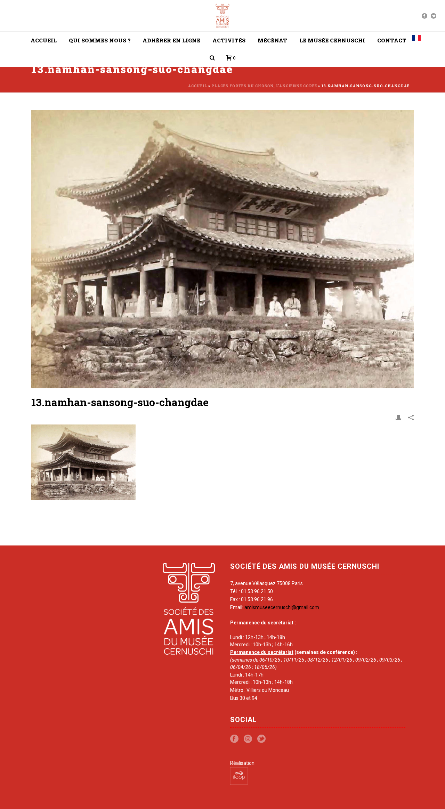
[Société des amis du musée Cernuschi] (222, 15)
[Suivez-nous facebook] (234, 739)
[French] (416, 40)
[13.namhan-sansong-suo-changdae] (222, 249)
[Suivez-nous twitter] (261, 739)
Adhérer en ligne (171, 40)
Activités (228, 40)
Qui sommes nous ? (99, 40)
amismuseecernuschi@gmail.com (281, 607)
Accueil (44, 40)
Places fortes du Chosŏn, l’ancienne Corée (264, 86)
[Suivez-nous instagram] (248, 739)
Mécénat (272, 40)
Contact (391, 40)
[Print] (398, 417)
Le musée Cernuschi (332, 40)
